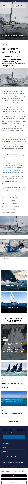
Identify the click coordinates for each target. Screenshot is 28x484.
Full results (4, 262)
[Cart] (21, 6)
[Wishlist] (18, 6)
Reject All (14, 479)
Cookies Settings (14, 482)
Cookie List (5, 466)
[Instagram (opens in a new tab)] (7, 456)
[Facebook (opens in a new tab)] (3, 456)
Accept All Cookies (14, 475)
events (5, 44)
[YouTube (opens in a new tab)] (15, 456)
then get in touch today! (16, 191)
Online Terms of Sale (20, 466)
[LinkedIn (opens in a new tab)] (11, 456)
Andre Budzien (13, 154)
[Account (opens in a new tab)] (16, 6)
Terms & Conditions (11, 466)
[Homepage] (4, 6)
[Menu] (24, 6)
